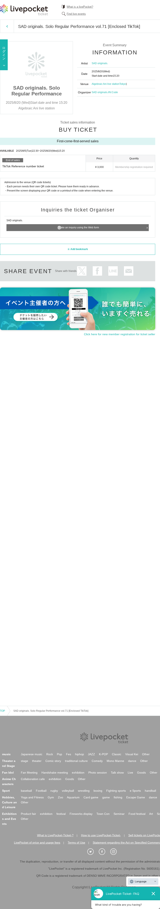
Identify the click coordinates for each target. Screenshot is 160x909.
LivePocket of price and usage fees (37, 842)
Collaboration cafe (33, 779)
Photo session (97, 772)
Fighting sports (116, 790)
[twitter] (92, 851)
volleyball (68, 790)
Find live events (76, 13)
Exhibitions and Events (9, 818)
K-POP (103, 754)
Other (146, 754)
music (6, 754)
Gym (51, 797)
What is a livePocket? (80, 6)
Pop (59, 754)
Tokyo (122, 84)
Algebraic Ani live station (105, 84)
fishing (118, 797)
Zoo (60, 797)
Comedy (97, 761)
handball (150, 790)
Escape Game (135, 797)
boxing (98, 790)
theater (36, 761)
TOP (2, 710)
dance (132, 761)
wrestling (84, 790)
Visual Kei (131, 754)
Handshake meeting (54, 772)
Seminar (119, 813)
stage (24, 761)
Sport (6, 790)
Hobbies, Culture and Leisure (9, 802)
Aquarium (73, 797)
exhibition (78, 772)
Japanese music (31, 754)
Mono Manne (115, 761)
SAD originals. (100, 63)
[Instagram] (115, 851)
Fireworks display (81, 813)
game (106, 797)
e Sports (135, 790)
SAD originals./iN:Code (105, 92)
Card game (91, 797)
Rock (49, 754)
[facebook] (104, 851)
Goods (141, 772)
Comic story (53, 761)
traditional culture (76, 761)
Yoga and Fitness (32, 797)
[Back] (7, 26)
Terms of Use (76, 842)
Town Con (103, 813)
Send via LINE (113, 271)
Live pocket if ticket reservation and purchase (24, 9)
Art (151, 813)
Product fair (28, 813)
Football (41, 790)
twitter (81, 271)
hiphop (79, 754)
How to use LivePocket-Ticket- (101, 835)
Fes (68, 754)
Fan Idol (8, 772)
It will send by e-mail (128, 271)
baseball (26, 790)
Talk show (117, 772)
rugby (54, 790)
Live (130, 772)
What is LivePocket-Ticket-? (55, 835)
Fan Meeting (29, 772)
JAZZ (91, 754)
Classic (116, 754)
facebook (97, 271)
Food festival (137, 813)
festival (61, 813)
